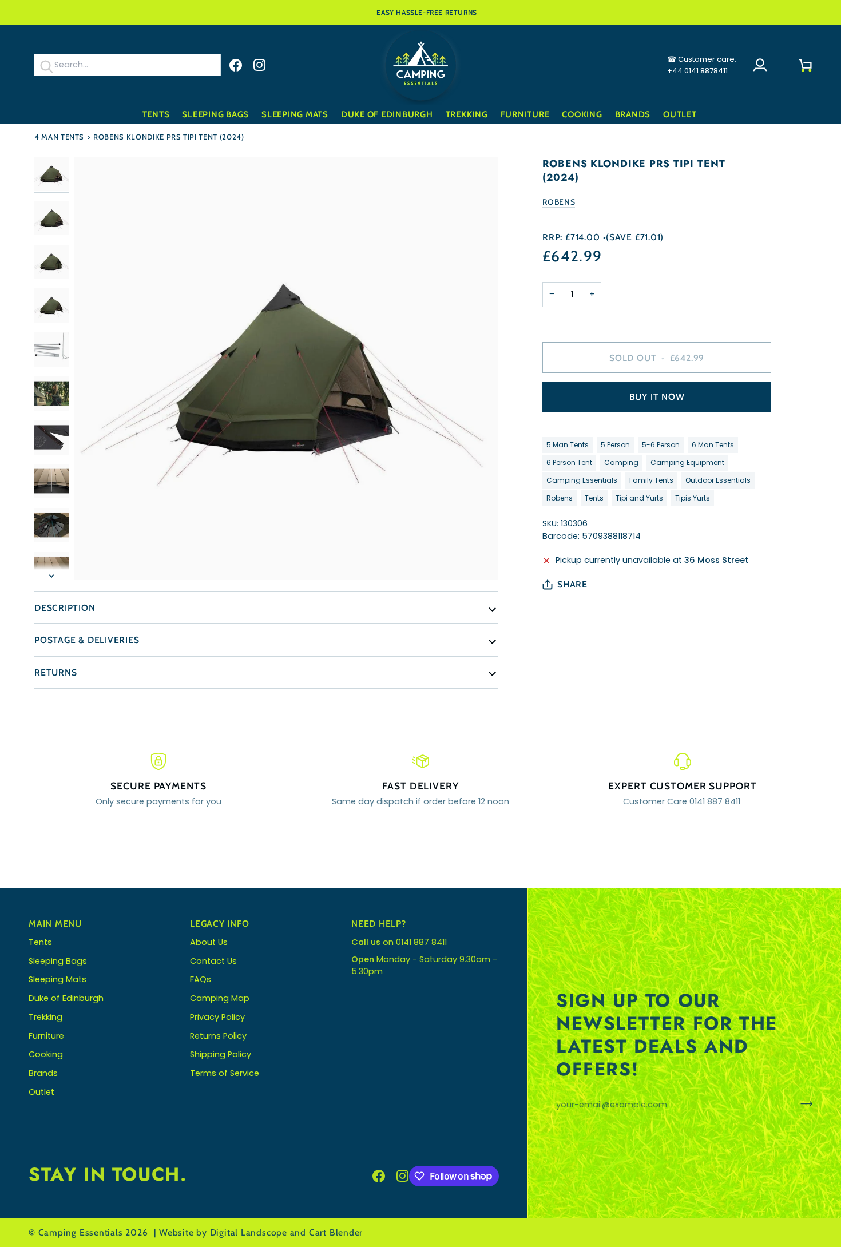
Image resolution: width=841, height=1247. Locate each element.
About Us (209, 942)
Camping (621, 462)
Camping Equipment (687, 462)
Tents (594, 498)
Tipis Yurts (692, 498)
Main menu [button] (55, 923)
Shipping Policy (220, 1054)
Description (65, 607)
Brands (43, 1073)
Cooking (46, 1054)
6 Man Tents (713, 445)
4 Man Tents (59, 136)
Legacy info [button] (219, 923)
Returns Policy (218, 1036)
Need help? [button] (378, 923)
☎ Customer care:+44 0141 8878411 (701, 65)
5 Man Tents (567, 445)
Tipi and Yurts (639, 498)
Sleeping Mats (57, 979)
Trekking (45, 1017)
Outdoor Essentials (718, 480)
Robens (558, 201)
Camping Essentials (581, 480)
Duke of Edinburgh (66, 998)
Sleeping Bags (58, 961)
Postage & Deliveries (87, 639)
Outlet (41, 1092)
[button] (156, 114)
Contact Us (213, 961)
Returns (55, 672)
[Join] (803, 1103)
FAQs (200, 979)
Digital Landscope (248, 1232)
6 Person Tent (569, 462)
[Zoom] (286, 368)
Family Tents (651, 480)
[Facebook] (235, 65)
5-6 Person (661, 445)
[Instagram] (259, 65)
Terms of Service (224, 1073)
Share (572, 584)
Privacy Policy (217, 1017)
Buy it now (657, 396)
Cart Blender (336, 1232)
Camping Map (219, 998)
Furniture (46, 1036)
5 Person (615, 445)
